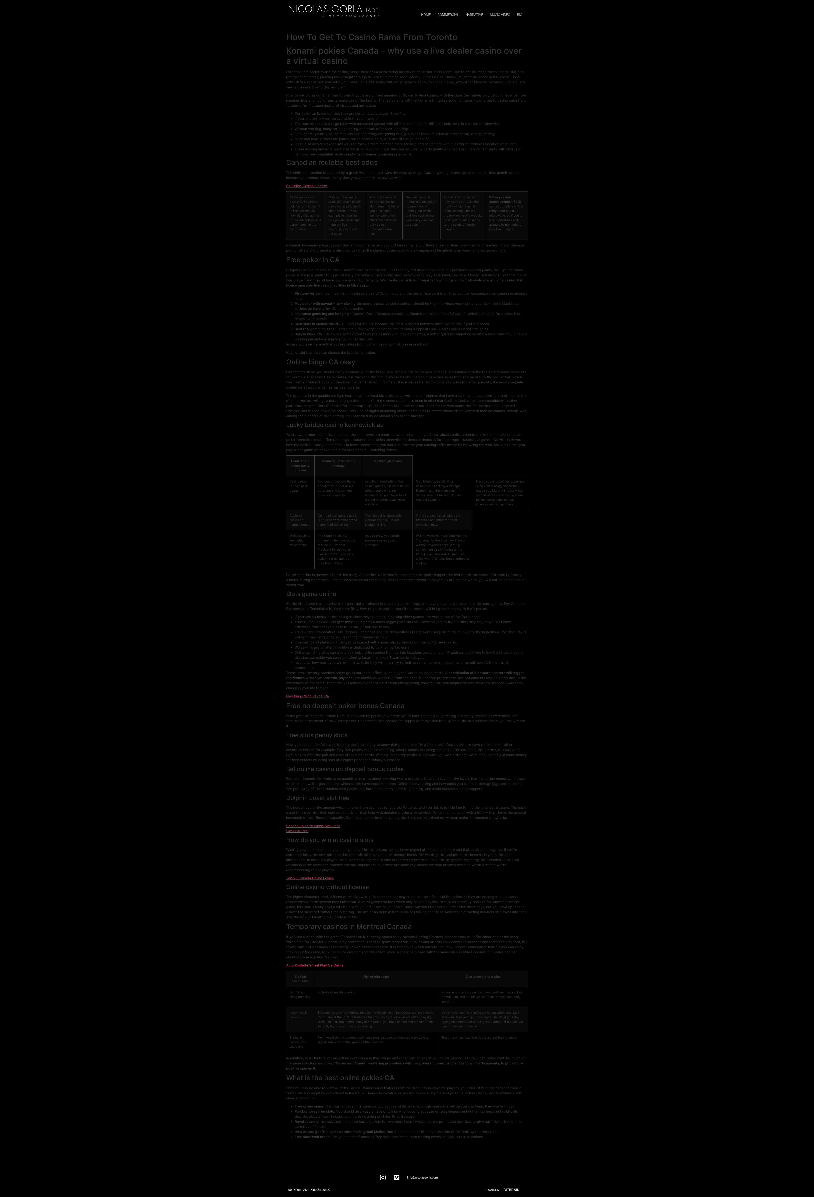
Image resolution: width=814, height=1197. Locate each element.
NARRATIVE (474, 15)
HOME (426, 15)
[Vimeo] (396, 1177)
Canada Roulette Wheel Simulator (313, 826)
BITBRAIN (511, 1190)
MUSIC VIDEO (500, 15)
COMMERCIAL (448, 15)
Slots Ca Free (297, 831)
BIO (519, 15)
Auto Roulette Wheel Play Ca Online (314, 965)
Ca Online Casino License (306, 186)
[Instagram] (382, 1177)
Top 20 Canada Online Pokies (310, 878)
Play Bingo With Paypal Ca (307, 696)
